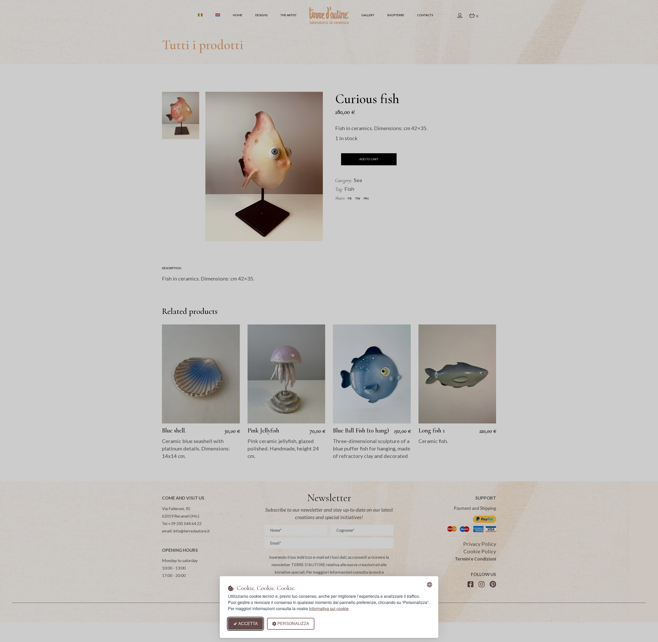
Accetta (248, 623)
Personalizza (293, 623)
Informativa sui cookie (329, 608)
